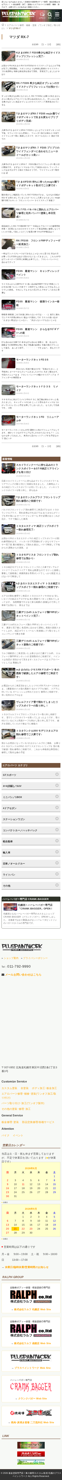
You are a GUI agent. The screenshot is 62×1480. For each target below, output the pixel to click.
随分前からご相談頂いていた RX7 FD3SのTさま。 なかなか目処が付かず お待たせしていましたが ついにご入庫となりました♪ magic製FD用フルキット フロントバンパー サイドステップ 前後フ (31, 197)
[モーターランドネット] (31, 1455)
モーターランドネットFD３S (32, 359)
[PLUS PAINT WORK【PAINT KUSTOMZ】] (22, 947)
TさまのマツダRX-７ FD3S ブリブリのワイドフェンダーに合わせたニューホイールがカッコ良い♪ (38, 151)
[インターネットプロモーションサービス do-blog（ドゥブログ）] (31, 1463)
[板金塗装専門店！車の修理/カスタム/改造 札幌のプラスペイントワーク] (19, 16)
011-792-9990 (19, 966)
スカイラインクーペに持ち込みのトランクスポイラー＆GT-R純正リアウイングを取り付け (37, 468)
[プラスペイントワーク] (31, 1447)
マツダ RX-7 (14, 28)
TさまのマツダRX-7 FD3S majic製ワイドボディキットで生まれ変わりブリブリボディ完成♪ (38, 117)
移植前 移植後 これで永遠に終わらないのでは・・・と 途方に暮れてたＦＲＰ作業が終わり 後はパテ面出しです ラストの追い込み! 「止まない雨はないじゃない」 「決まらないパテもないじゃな (31, 317)
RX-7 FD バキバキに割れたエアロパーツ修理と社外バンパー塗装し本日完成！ (37, 213)
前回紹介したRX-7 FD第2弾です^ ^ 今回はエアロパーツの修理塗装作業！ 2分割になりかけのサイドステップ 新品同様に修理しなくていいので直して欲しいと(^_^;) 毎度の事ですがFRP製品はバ (31, 229)
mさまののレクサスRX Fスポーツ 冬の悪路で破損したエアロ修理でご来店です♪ (37, 673)
